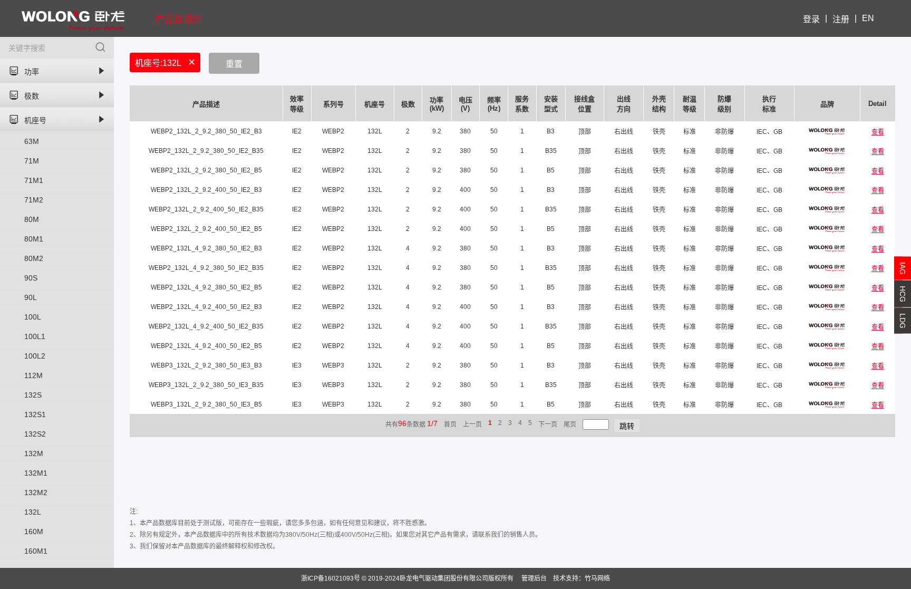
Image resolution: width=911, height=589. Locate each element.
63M (31, 141)
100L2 (34, 356)
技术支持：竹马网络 (581, 578)
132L (32, 512)
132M (33, 453)
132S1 (35, 414)
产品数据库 (178, 19)
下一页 (547, 424)
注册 (840, 19)
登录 (811, 19)
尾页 (570, 424)
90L (30, 297)
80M (31, 219)
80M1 (33, 239)
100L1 (34, 336)
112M (33, 375)
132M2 (35, 492)
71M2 (33, 200)
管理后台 (534, 578)
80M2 (33, 258)
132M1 (35, 473)
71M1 (33, 180)
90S (30, 278)
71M (31, 161)
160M (33, 531)
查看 (877, 132)
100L (32, 317)
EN (868, 18)
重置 (234, 64)
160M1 (35, 551)
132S (33, 395)
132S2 (35, 434)
